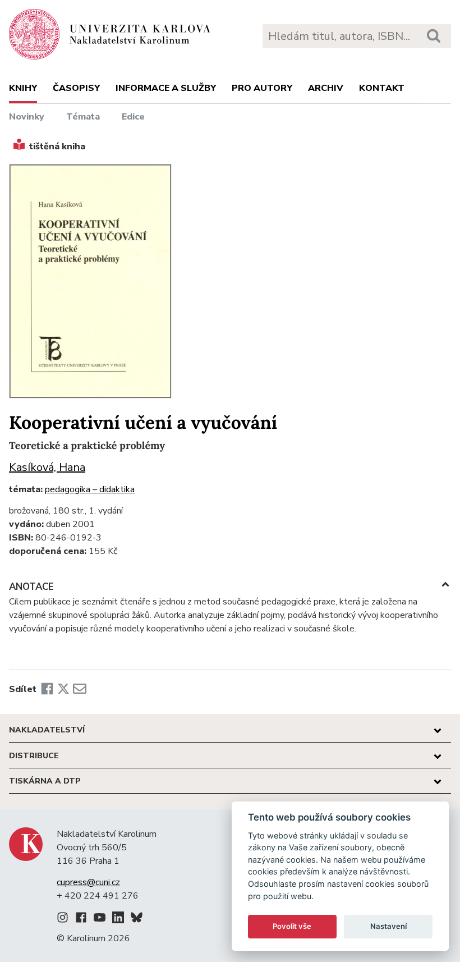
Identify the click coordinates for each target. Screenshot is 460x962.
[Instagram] (62, 919)
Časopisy (76, 88)
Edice (133, 117)
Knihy (23, 88)
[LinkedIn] (118, 919)
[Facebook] (47, 689)
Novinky (26, 117)
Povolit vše (292, 926)
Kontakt (381, 88)
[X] (63, 689)
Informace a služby (166, 88)
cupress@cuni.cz (88, 882)
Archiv (325, 88)
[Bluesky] (136, 919)
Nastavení (388, 926)
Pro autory (262, 88)
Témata (83, 117)
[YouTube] (99, 919)
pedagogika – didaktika (90, 489)
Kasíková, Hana (47, 467)
